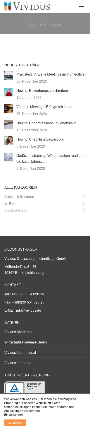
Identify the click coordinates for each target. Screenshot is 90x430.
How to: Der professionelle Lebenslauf (46, 123)
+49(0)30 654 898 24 (28, 294)
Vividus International (20, 352)
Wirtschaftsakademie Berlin (25, 342)
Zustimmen (15, 422)
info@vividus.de (28, 310)
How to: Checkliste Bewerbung (40, 139)
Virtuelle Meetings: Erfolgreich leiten (44, 107)
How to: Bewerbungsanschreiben (42, 90)
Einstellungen (13, 414)
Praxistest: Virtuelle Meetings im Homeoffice (50, 74)
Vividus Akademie (18, 332)
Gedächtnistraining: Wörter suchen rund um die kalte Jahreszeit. (49, 158)
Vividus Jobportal (17, 363)
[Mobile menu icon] (81, 6)
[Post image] (8, 75)
